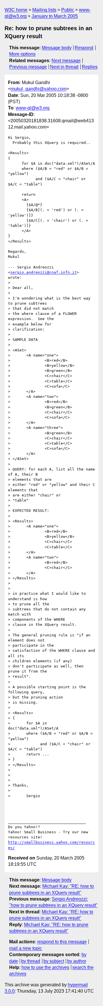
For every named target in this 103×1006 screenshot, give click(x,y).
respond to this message (62, 941)
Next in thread (64, 66)
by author (76, 961)
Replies (90, 66)
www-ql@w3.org (32, 107)
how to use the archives (45, 967)
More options (22, 54)
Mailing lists (44, 9)
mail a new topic (25, 948)
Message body (57, 47)
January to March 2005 (54, 16)
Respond (84, 47)
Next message (66, 60)
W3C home (16, 9)
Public (67, 9)
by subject (53, 961)
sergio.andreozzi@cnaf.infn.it (43, 272)
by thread (30, 961)
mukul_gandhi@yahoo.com (38, 88)
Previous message (28, 66)
